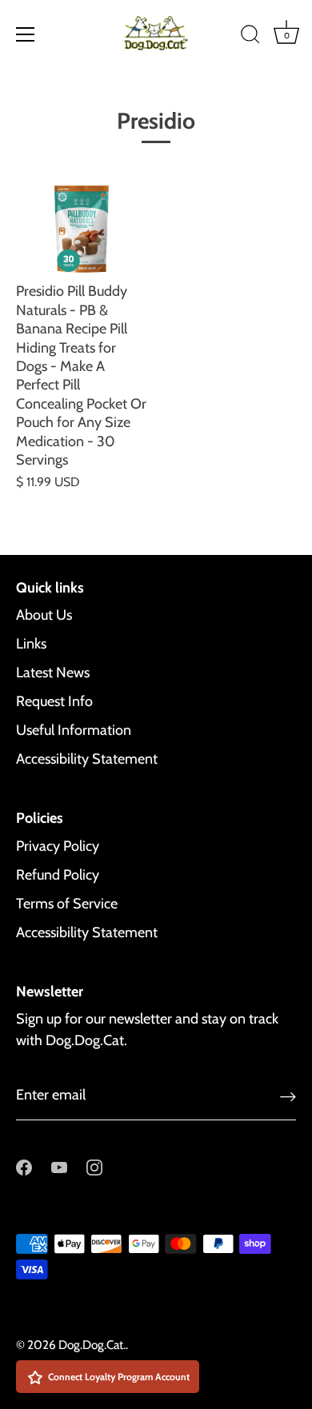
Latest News (53, 672)
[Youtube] (59, 1166)
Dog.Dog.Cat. (92, 1344)
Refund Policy (57, 875)
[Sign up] (288, 1096)
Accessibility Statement (87, 759)
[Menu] (25, 34)
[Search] (250, 36)
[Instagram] (94, 1166)
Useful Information (73, 730)
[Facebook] (24, 1166)
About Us (44, 615)
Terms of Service (67, 903)
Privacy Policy (57, 846)
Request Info (54, 701)
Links (31, 644)
